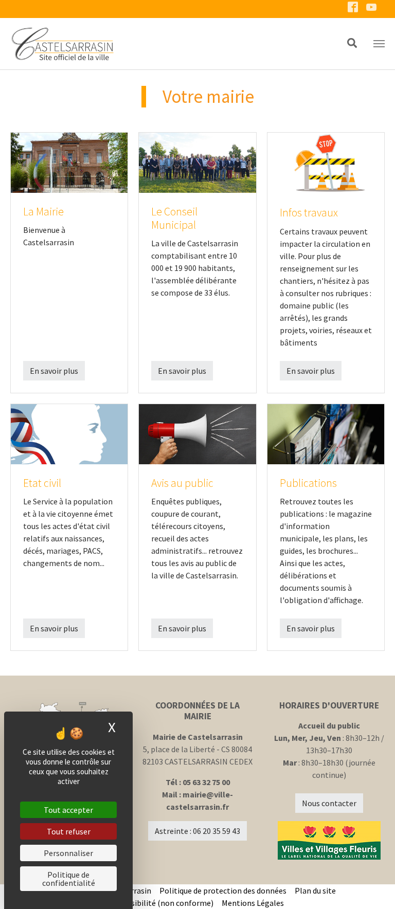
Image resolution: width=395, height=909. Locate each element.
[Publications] (325, 433)
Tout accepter (68, 810)
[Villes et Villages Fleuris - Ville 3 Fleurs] (329, 840)
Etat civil (42, 483)
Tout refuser (69, 831)
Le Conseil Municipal (174, 218)
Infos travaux (309, 213)
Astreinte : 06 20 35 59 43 (197, 831)
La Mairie (43, 212)
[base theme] (167, 43)
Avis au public (182, 483)
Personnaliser (68, 853)
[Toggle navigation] (379, 43)
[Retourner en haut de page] (372, 886)
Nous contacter (329, 803)
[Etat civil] (69, 433)
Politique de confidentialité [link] (68, 878)
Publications (308, 483)
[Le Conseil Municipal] (197, 161)
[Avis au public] (197, 433)
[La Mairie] (69, 161)
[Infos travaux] (325, 162)
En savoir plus (54, 371)
